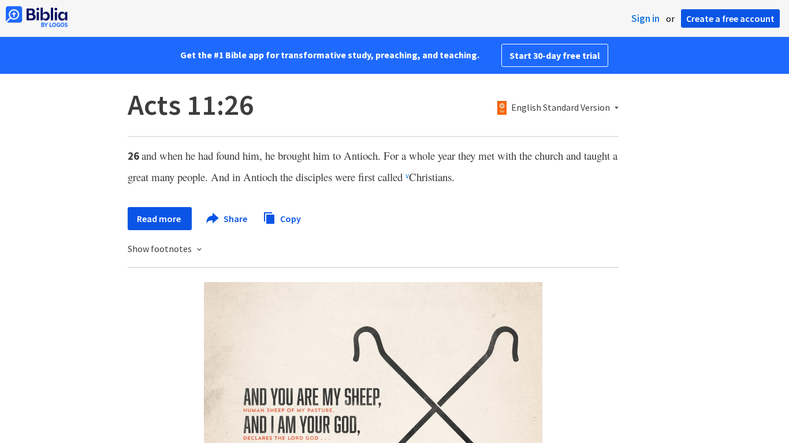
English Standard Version (560, 108)
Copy (289, 218)
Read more (160, 218)
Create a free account (730, 18)
